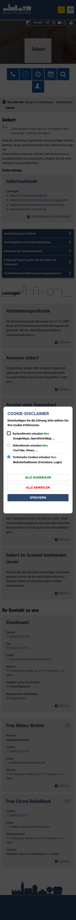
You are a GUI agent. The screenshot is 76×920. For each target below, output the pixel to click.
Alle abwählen (38, 487)
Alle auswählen (38, 477)
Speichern (38, 497)
